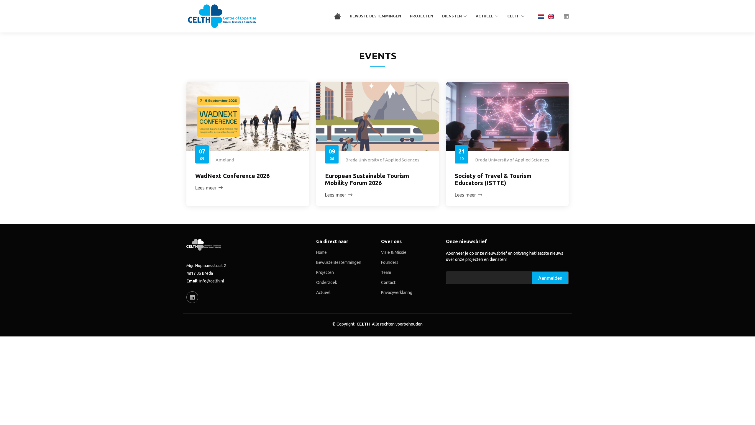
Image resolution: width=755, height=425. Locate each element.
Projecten (421, 16)
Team (386, 272)
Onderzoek (326, 282)
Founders (389, 262)
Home (321, 252)
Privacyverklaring (396, 292)
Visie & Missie (393, 252)
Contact (388, 282)
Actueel (323, 292)
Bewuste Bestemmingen (375, 16)
